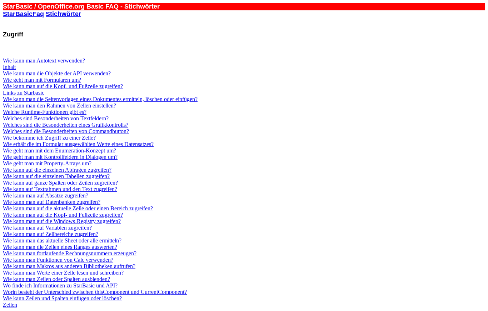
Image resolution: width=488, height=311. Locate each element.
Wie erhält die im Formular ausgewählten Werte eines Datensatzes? (78, 144)
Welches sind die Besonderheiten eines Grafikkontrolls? (65, 125)
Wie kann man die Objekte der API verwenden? (57, 73)
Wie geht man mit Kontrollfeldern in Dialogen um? (60, 157)
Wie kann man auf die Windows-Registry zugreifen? (62, 221)
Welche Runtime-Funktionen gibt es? (44, 112)
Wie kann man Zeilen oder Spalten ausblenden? (56, 279)
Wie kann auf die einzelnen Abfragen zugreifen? (57, 170)
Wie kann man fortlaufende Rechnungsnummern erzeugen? (69, 253)
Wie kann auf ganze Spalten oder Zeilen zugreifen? (60, 183)
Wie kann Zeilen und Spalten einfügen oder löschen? (62, 298)
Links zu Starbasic (23, 93)
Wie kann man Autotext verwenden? (44, 60)
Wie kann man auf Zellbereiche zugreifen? (50, 234)
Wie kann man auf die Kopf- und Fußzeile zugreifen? (63, 86)
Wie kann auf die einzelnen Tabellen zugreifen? (56, 176)
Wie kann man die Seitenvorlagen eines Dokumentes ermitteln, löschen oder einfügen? (100, 99)
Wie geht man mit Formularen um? (42, 80)
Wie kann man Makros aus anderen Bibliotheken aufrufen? (69, 266)
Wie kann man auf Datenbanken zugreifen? (51, 202)
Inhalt (9, 67)
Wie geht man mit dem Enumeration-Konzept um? (59, 150)
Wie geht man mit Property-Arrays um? (47, 163)
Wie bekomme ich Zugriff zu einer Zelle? (49, 138)
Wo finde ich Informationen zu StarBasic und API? (60, 285)
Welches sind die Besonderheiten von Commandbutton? (66, 131)
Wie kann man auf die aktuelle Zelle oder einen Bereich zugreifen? (78, 208)
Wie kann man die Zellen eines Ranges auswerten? (60, 247)
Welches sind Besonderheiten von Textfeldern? (56, 118)
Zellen (10, 305)
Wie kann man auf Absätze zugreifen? (45, 195)
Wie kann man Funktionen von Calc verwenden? (58, 260)
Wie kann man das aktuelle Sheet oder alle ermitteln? (62, 240)
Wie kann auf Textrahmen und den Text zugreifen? (60, 189)
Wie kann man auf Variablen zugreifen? (47, 228)
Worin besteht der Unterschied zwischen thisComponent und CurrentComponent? (95, 292)
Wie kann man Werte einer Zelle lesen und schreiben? (63, 273)
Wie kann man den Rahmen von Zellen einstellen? (59, 105)
